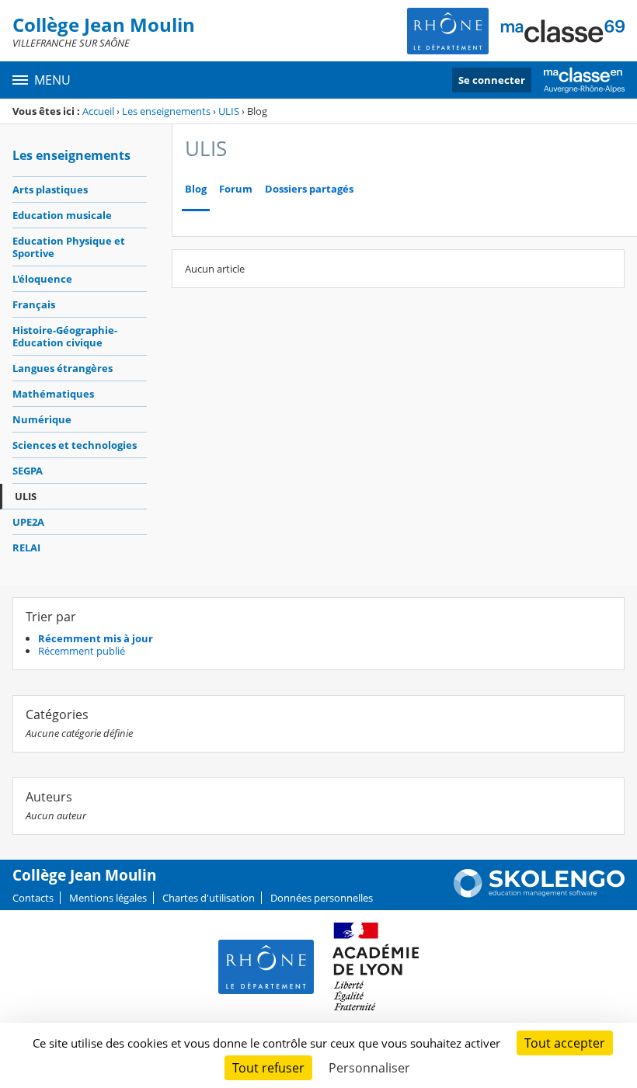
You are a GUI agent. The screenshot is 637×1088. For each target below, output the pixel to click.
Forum (235, 189)
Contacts (33, 898)
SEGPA (27, 471)
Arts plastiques (50, 189)
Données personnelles (321, 898)
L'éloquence (42, 279)
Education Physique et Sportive (68, 247)
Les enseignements (166, 111)
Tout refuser (268, 1067)
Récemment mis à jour (95, 638)
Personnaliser (369, 1067)
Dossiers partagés (309, 189)
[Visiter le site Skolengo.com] (539, 894)
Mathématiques (53, 394)
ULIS (228, 111)
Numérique (41, 419)
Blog (196, 189)
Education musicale (62, 215)
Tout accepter (564, 1043)
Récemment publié (81, 651)
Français (33, 304)
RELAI (26, 547)
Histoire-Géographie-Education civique (64, 336)
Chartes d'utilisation (208, 898)
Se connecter (491, 80)
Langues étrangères (62, 368)
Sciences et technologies (74, 445)
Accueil (98, 111)
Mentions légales (108, 898)
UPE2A (28, 522)
